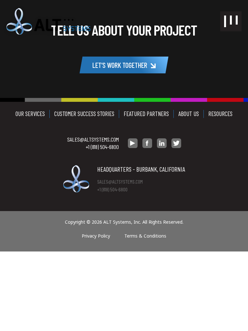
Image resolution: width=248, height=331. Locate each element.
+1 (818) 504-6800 (102, 146)
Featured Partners (146, 113)
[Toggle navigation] (231, 21)
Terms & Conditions (145, 236)
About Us (188, 113)
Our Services (30, 113)
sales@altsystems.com (93, 139)
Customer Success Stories (84, 113)
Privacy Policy (96, 236)
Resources (220, 113)
